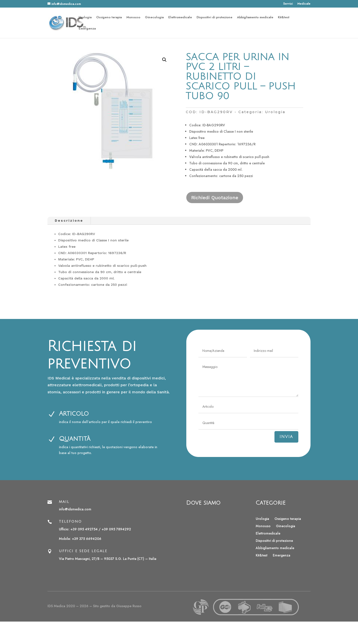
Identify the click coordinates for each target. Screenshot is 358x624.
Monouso (133, 18)
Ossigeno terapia (109, 18)
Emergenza (87, 29)
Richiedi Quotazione (214, 197)
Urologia (85, 18)
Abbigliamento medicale (255, 18)
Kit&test (283, 18)
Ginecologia (154, 18)
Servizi (288, 4)
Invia (286, 437)
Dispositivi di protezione (214, 18)
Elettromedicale (180, 18)
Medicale (304, 4)
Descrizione (69, 220)
